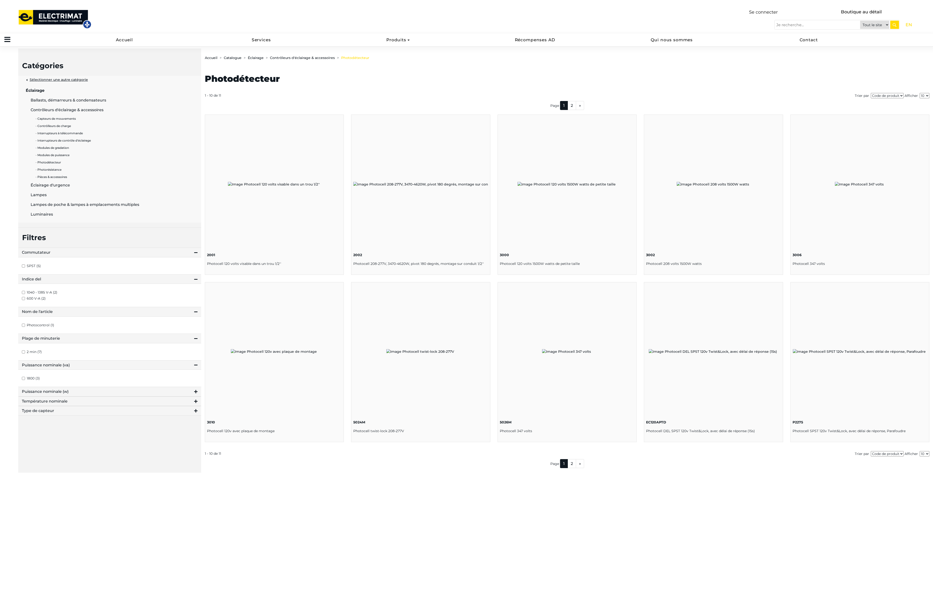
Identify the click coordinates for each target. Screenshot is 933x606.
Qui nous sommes (672, 39)
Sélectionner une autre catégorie (59, 79)
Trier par (862, 95)
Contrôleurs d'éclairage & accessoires (302, 58)
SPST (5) (34, 266)
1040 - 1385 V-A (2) (42, 292)
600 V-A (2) (36, 298)
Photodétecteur (355, 58)
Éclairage (256, 58)
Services (261, 39)
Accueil (124, 39)
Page (554, 105)
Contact (809, 39)
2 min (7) (34, 352)
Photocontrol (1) (40, 325)
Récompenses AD (535, 39)
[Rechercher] (894, 25)
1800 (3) (33, 378)
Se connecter (763, 12)
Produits (396, 39)
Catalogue (233, 58)
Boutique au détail (861, 12)
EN (909, 24)
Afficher (911, 95)
